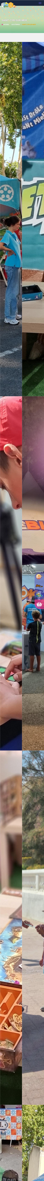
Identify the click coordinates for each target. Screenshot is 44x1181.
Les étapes (15, 24)
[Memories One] (11, 219)
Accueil (6, 24)
